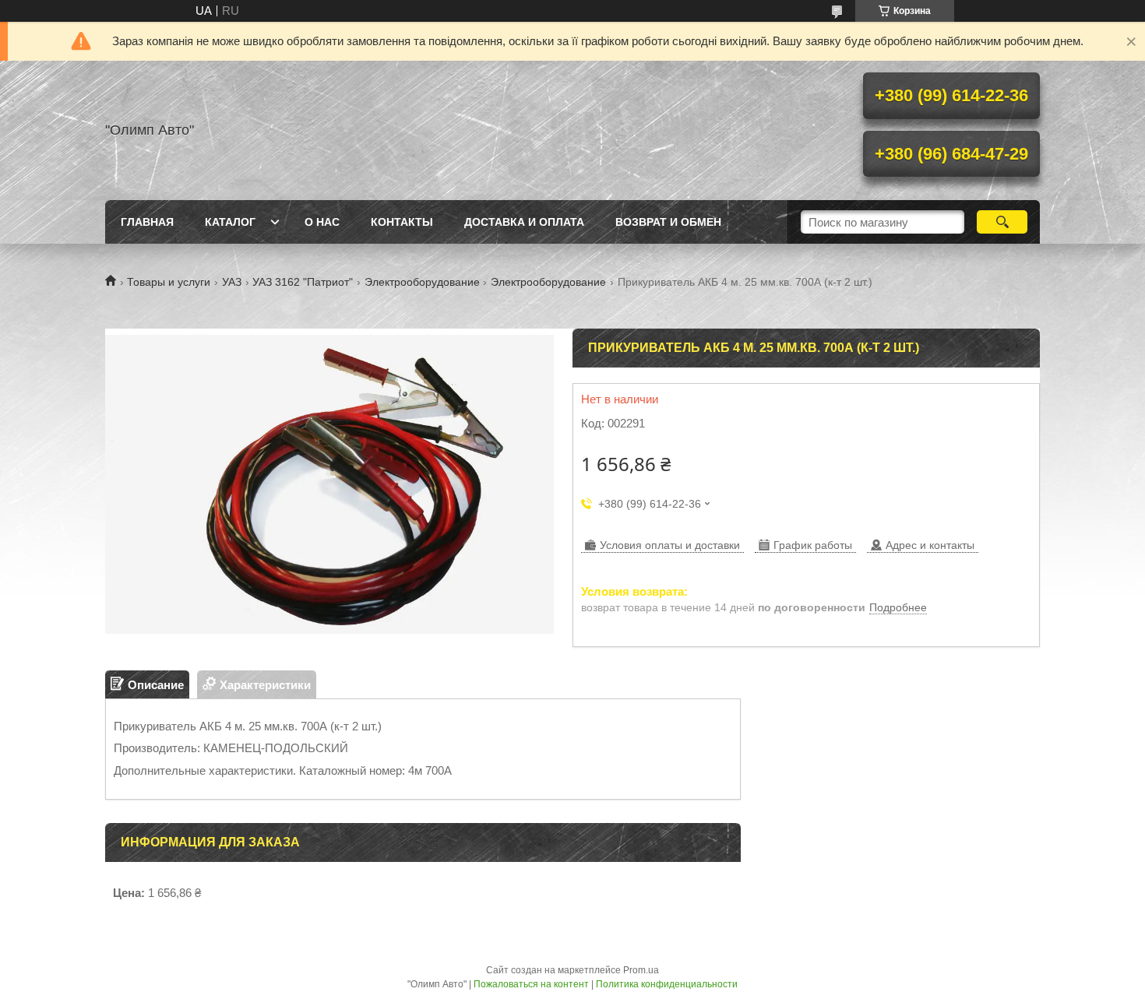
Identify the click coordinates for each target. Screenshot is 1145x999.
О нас (322, 222)
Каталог (230, 222)
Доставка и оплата (524, 222)
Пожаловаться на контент (531, 984)
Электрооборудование (422, 282)
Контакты (402, 222)
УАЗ (231, 282)
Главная (147, 222)
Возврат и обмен (668, 222)
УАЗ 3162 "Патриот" (302, 282)
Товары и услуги (168, 282)
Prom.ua (641, 970)
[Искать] (1002, 222)
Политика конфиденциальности (667, 984)
